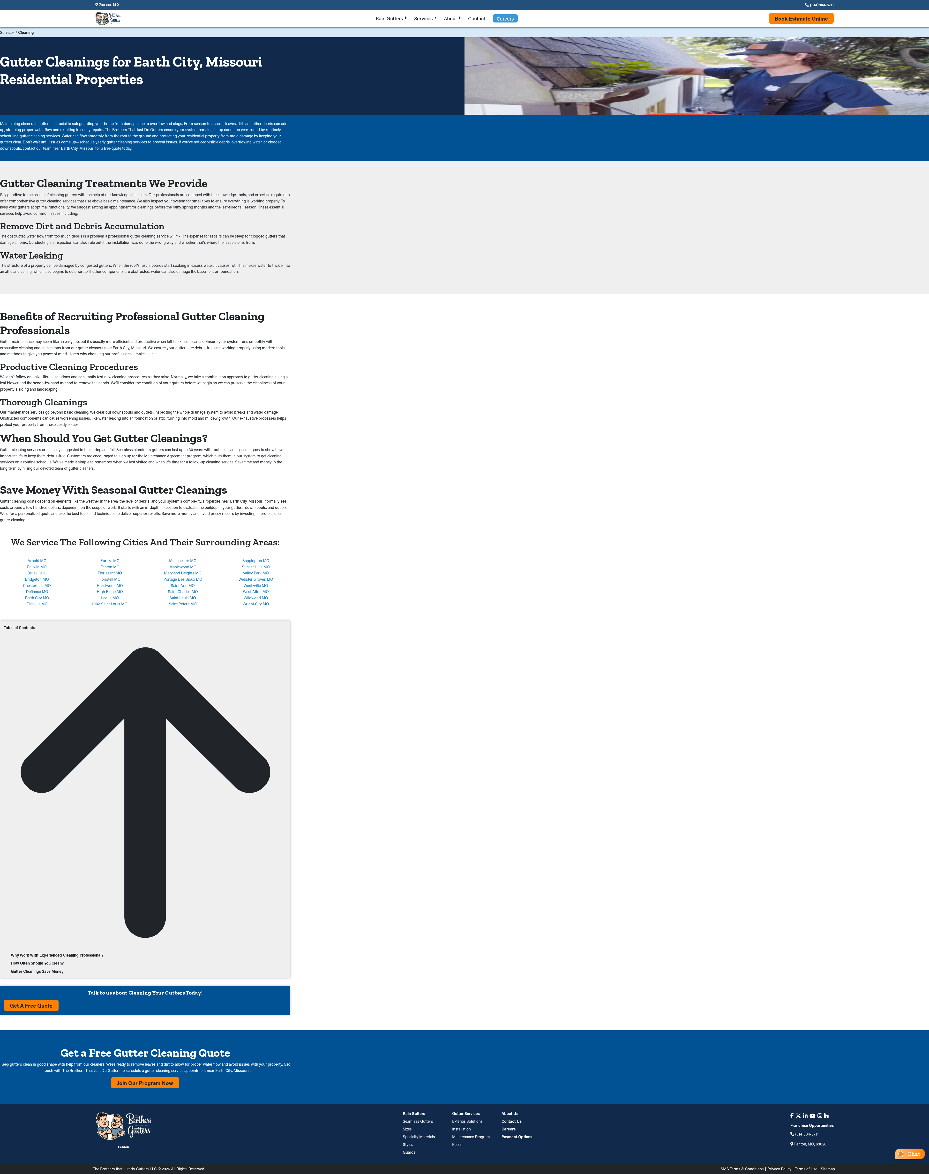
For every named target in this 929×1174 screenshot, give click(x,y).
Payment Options (517, 1136)
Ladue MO (110, 597)
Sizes (407, 1128)
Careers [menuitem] (505, 18)
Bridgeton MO (37, 579)
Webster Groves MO (256, 579)
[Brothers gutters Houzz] (826, 1116)
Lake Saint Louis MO (109, 603)
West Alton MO (256, 591)
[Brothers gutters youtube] (812, 1116)
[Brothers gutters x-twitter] (798, 1116)
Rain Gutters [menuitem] (389, 18)
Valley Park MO (256, 572)
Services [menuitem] (423, 18)
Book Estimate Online (801, 18)
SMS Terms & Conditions (742, 1168)
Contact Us (512, 1121)
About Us (510, 1114)
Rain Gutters (414, 1114)
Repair (457, 1144)
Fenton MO (110, 566)
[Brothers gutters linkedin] (805, 1116)
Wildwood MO (256, 597)
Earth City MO (37, 597)
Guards (409, 1152)
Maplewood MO (182, 566)
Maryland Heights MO (183, 572)
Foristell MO (109, 579)
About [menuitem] (450, 18)
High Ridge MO (110, 591)
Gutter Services (466, 1114)
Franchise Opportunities (812, 1125)
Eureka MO (110, 560)
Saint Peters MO (183, 603)
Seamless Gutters (418, 1121)
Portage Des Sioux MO (183, 579)
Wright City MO (256, 603)
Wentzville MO (256, 585)
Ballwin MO (37, 566)
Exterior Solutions (467, 1121)
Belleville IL (36, 572)
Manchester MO (182, 560)
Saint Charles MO (183, 591)
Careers (509, 1128)
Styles (408, 1144)
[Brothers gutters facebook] (792, 1116)
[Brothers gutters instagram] (819, 1116)
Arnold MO (37, 560)
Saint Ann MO (183, 585)
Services (7, 32)
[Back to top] (145, 948)
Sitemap (828, 1168)
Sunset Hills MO (256, 566)
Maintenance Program (471, 1136)
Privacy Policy (779, 1168)
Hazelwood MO (110, 585)
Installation (461, 1128)
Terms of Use (806, 1168)
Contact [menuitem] (476, 18)
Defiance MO (37, 591)
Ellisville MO (37, 603)
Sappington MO (255, 560)
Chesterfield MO (37, 585)
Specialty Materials (419, 1136)
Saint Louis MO (183, 597)
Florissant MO (110, 572)
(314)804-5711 (822, 4)
